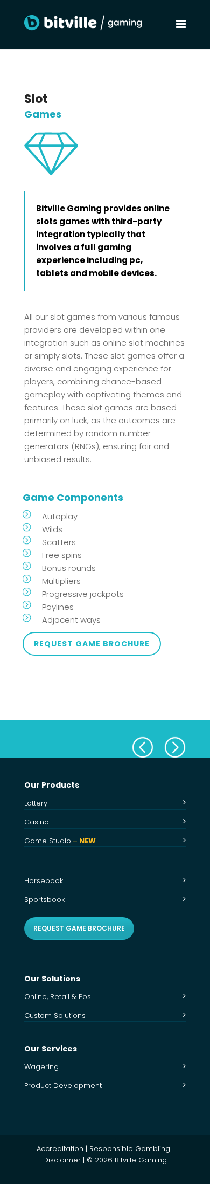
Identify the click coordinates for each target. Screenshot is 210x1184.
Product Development (63, 1085)
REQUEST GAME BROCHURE (79, 928)
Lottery (35, 803)
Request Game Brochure (92, 643)
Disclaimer (62, 1160)
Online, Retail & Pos (57, 997)
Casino (36, 822)
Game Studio (60, 841)
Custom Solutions (55, 1015)
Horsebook (43, 881)
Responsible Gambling (129, 1149)
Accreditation (60, 1149)
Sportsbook (44, 899)
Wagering (41, 1067)
